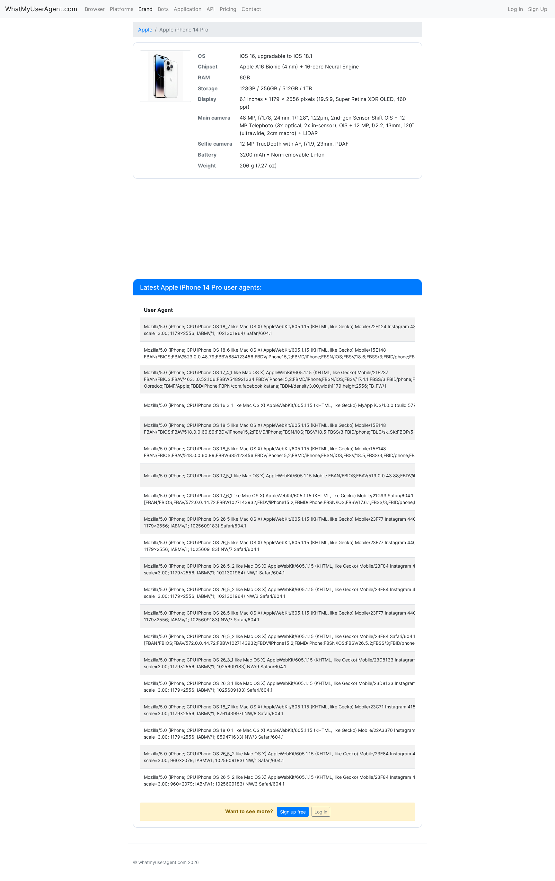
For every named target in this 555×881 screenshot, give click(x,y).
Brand (145, 9)
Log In (515, 9)
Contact (251, 9)
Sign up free (293, 811)
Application (187, 9)
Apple (145, 29)
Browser (95, 9)
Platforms (121, 9)
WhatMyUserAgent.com (41, 9)
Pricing (228, 9)
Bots (163, 9)
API (211, 9)
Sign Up (537, 9)
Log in (320, 811)
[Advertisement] (277, 229)
